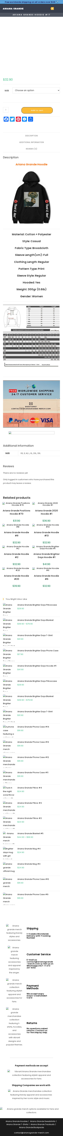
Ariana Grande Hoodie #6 (46, 577)
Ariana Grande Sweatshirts (42, 1121)
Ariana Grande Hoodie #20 (16, 577)
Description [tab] (31, 136)
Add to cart (37, 110)
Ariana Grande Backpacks (31, 1127)
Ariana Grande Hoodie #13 (46, 534)
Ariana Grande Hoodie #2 (16, 556)
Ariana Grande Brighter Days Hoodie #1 (46, 556)
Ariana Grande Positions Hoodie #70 (16, 512)
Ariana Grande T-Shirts (17, 1124)
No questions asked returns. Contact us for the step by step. (37, 1030)
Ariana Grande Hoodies (17, 1121)
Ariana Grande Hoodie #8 (16, 534)
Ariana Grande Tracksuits (43, 1124)
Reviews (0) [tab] (31, 149)
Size (7, 90)
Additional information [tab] (31, 142)
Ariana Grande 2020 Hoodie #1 (46, 512)
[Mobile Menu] (56, 8)
